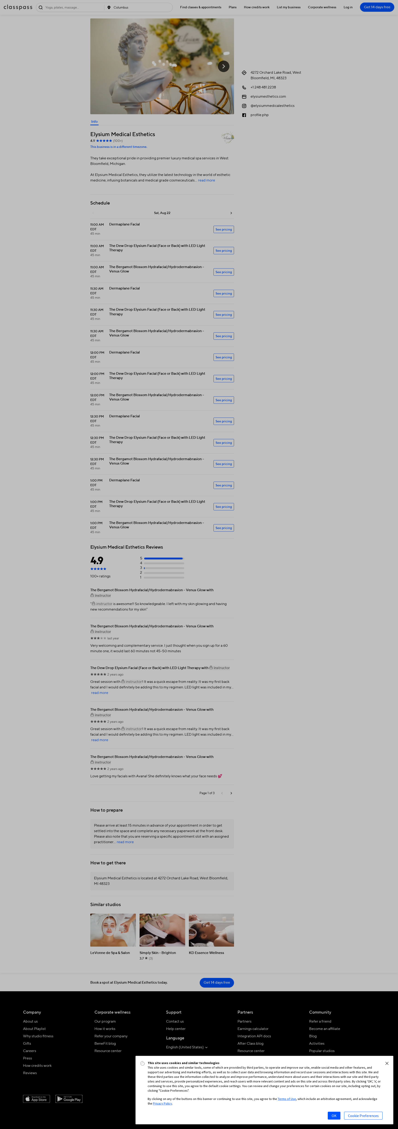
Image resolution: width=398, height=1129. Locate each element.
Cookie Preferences (363, 1115)
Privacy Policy (162, 1103)
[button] (387, 1063)
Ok (334, 1115)
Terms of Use (287, 1099)
